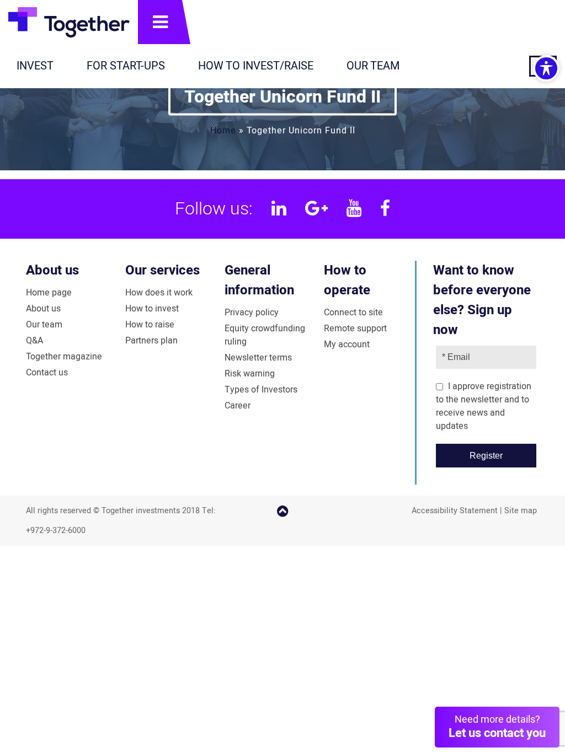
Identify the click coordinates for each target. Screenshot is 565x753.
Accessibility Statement (455, 511)
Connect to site (353, 312)
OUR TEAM (373, 66)
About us (52, 270)
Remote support (355, 328)
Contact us (47, 372)
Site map (520, 511)
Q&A (34, 340)
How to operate (347, 280)
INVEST (35, 66)
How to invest (152, 308)
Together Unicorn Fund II (282, 96)
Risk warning (250, 373)
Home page (49, 292)
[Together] (69, 22)
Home (223, 130)
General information (259, 280)
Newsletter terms (258, 357)
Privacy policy (252, 312)
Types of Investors (261, 389)
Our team (44, 324)
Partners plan (151, 340)
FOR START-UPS (126, 66)
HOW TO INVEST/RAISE (255, 66)
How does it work (159, 292)
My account (347, 344)
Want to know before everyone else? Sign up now (482, 300)
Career (237, 405)
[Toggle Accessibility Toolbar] (546, 68)
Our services (162, 270)
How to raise (149, 324)
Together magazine (64, 356)
